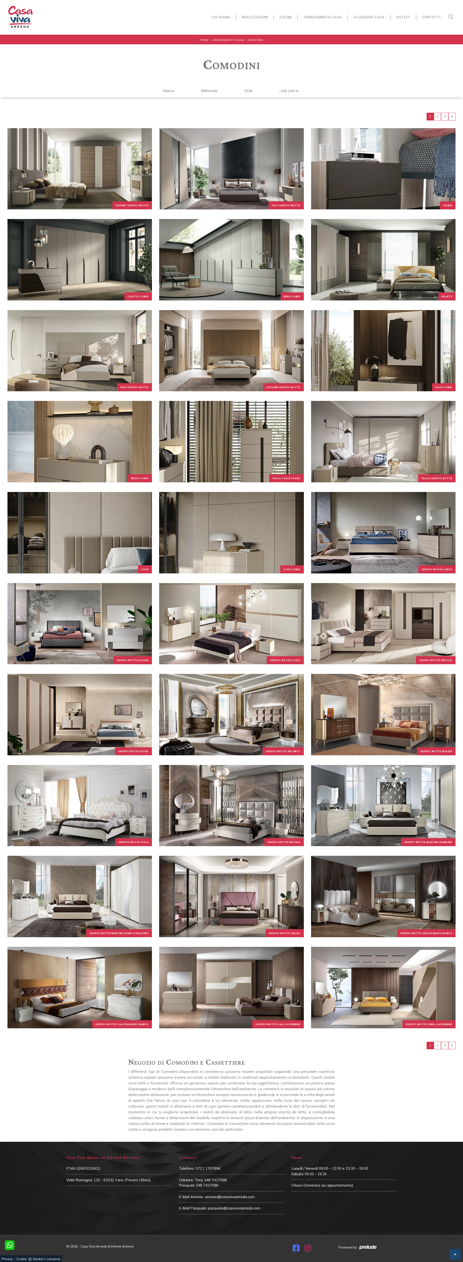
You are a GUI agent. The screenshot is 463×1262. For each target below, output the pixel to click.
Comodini (255, 40)
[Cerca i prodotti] (452, 16)
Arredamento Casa (323, 17)
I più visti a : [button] (289, 90)
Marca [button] (168, 90)
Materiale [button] (209, 90)
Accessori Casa (369, 17)
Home (204, 40)
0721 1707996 (208, 1168)
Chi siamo (221, 17)
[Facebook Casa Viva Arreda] (296, 1249)
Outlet (403, 17)
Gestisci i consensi (46, 1259)
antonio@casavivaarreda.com (230, 1197)
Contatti (431, 17)
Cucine (285, 17)
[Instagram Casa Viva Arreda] (307, 1249)
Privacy (7, 1259)
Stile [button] (248, 90)
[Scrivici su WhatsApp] (9, 1245)
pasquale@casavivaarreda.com (234, 1208)
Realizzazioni (255, 17)
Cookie (21, 1259)
